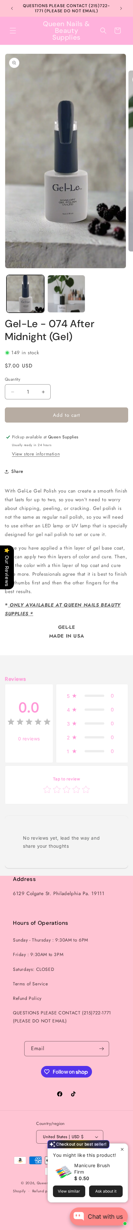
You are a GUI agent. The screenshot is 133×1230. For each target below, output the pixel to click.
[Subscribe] (102, 1048)
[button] (13, 31)
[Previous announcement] (12, 8)
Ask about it (106, 1191)
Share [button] (17, 471)
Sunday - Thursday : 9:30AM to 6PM (50, 940)
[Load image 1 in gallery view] (25, 294)
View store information (36, 454)
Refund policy (44, 1191)
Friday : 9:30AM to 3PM (38, 954)
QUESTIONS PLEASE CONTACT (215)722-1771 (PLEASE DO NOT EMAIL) (62, 1017)
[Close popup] (122, 1149)
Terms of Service (30, 984)
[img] (29, 722)
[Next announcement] (121, 8)
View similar (69, 1191)
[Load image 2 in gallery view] (66, 294)
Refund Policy (27, 998)
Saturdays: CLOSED (33, 969)
